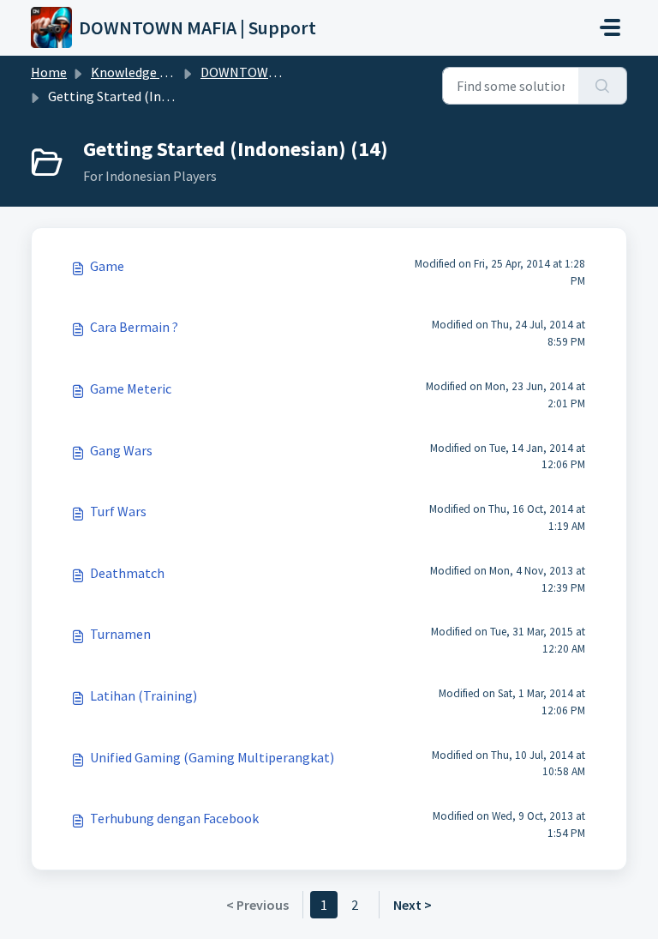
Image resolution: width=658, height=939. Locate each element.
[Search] (602, 86)
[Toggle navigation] (610, 27)
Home (49, 72)
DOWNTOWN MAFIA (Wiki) (277, 72)
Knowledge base (139, 72)
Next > (412, 904)
